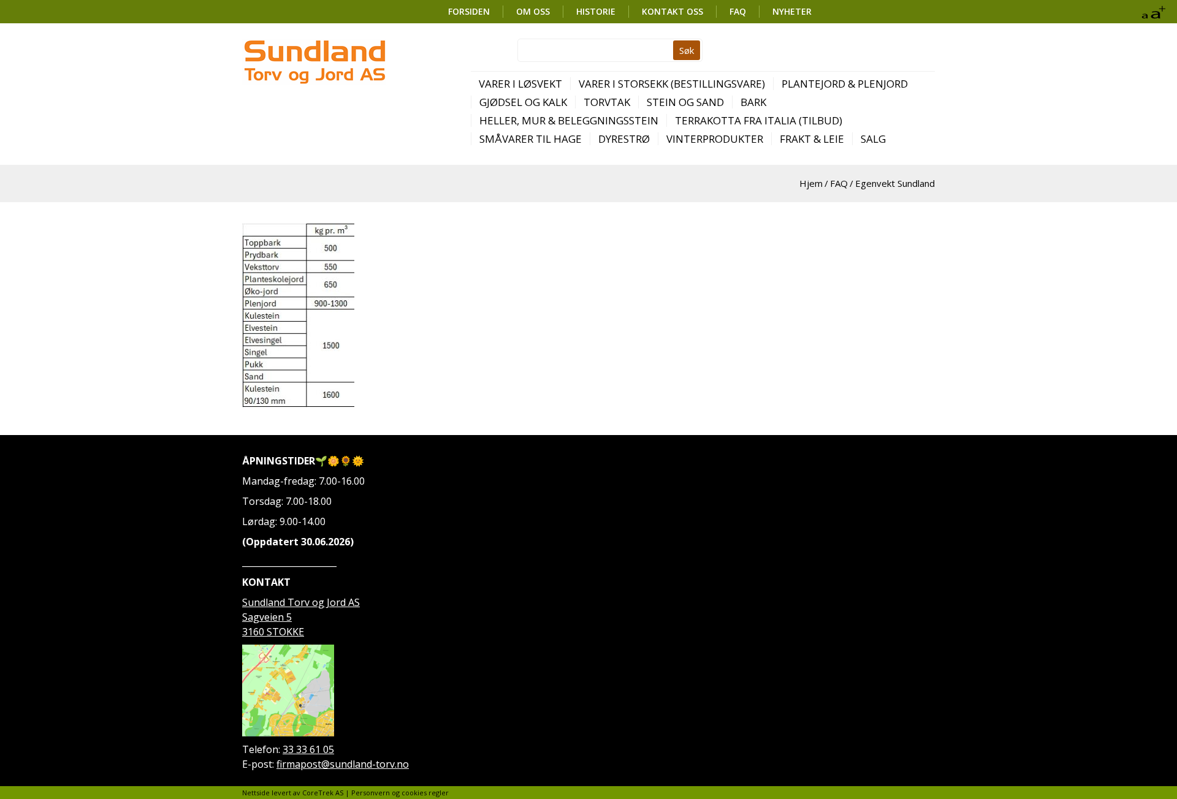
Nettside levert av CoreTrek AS (292, 792)
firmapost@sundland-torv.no (342, 764)
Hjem (811, 183)
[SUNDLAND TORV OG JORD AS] (314, 62)
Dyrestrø (624, 138)
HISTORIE (595, 11)
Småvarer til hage (530, 138)
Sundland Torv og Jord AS (301, 602)
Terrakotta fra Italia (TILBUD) (758, 120)
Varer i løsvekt (520, 83)
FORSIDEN (469, 11)
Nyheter (792, 11)
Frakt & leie (812, 138)
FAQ (737, 11)
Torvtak (607, 102)
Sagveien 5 (267, 617)
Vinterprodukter (714, 138)
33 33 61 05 (308, 749)
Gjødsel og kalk (523, 102)
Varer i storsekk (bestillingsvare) (672, 83)
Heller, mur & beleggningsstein (568, 120)
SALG (873, 138)
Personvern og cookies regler (400, 792)
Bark (753, 102)
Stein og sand (685, 102)
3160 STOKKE (273, 631)
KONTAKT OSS (672, 11)
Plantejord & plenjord (845, 83)
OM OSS (533, 11)
